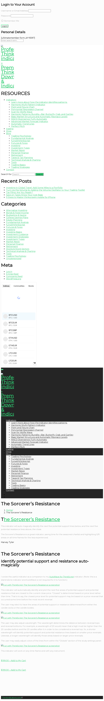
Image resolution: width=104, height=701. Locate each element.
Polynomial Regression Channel (27, 109)
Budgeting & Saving (16, 215)
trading (9, 129)
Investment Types (20, 148)
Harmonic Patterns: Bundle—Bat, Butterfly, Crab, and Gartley (42, 114)
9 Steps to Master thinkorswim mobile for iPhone (30, 197)
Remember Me (11, 21)
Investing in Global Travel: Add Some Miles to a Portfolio (34, 187)
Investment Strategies (17, 237)
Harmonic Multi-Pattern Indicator (28, 104)
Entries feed (12, 274)
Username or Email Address (14, 11)
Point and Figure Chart (22, 107)
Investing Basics (14, 232)
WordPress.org (13, 279)
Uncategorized (13, 258)
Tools (13, 162)
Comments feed (14, 276)
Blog (8, 133)
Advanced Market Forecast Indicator (29, 121)
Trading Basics (18, 165)
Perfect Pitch (18, 126)
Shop (8, 131)
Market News (18, 150)
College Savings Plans (17, 217)
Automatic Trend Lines (22, 124)
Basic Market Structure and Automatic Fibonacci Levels (39, 116)
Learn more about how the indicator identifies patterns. (39, 102)
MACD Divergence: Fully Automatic (29, 119)
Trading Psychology (21, 136)
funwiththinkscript (20, 141)
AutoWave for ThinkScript (61, 577)
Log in (9, 271)
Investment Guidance (17, 234)
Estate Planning (14, 220)
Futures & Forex (19, 143)
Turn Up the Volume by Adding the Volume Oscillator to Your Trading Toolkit (45, 190)
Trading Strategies (20, 167)
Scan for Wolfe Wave (21, 112)
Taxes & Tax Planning (22, 157)
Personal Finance (20, 153)
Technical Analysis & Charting (26, 160)
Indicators (11, 100)
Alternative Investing (16, 210)
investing (15, 145)
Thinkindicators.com (11, 697)
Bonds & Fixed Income (17, 213)
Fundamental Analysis (22, 138)
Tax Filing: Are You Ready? (19, 192)
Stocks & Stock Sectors (17, 249)
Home (9, 510)
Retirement (17, 155)
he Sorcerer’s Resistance (32, 519)
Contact (10, 169)
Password (5, 16)
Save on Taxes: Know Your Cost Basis (24, 195)
